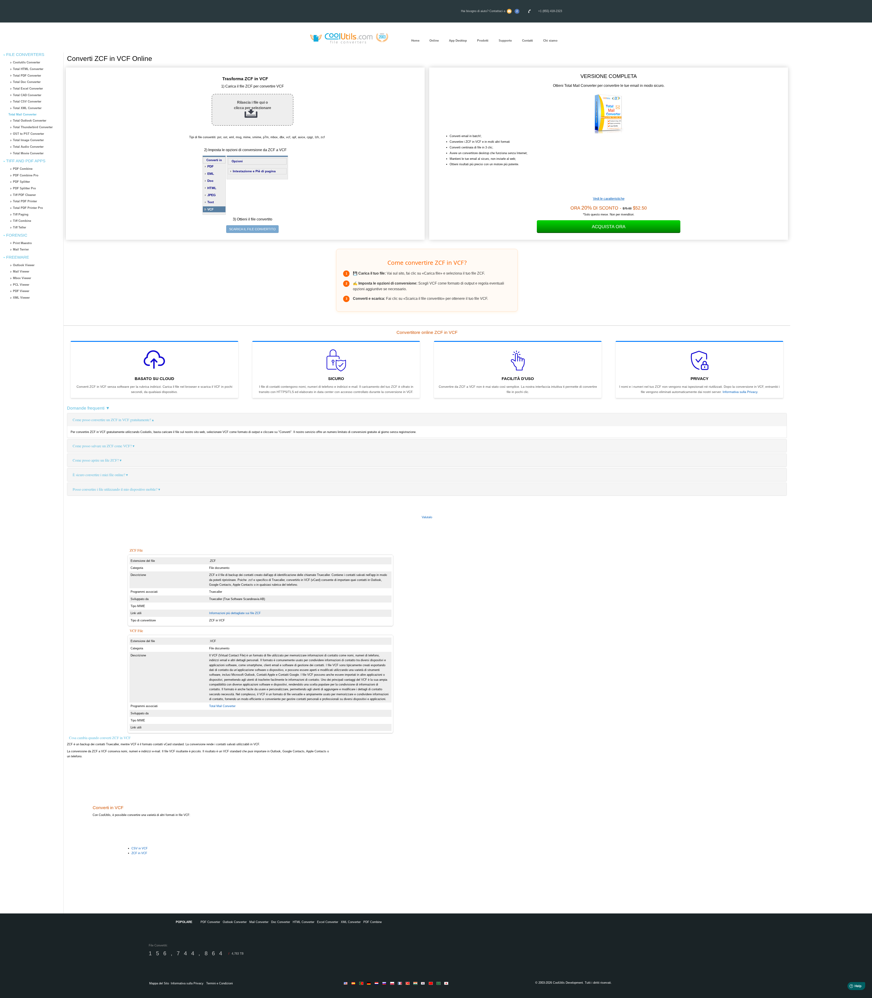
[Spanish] (354, 983)
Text (210, 202)
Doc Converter (280, 922)
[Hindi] (416, 983)
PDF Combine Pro (25, 175)
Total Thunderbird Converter (33, 127)
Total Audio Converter (28, 146)
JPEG (211, 195)
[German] (370, 983)
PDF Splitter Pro (24, 188)
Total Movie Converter (28, 153)
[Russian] (385, 983)
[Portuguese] (362, 983)
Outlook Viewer (24, 265)
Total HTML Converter (28, 69)
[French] (401, 983)
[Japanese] (447, 983)
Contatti (527, 40)
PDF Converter (210, 922)
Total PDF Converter (27, 75)
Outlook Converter (235, 922)
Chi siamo (550, 40)
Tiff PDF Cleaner (24, 195)
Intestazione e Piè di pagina (254, 171)
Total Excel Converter (28, 88)
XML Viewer (21, 297)
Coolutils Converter (26, 62)
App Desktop (458, 40)
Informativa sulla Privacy (740, 392)
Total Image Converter (28, 140)
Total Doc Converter (27, 82)
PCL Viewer (21, 284)
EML (210, 173)
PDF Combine (22, 168)
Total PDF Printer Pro (28, 208)
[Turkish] (408, 983)
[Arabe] (439, 983)
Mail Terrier (21, 249)
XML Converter (351, 922)
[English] (346, 983)
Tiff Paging (20, 214)
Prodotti (482, 40)
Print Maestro (22, 243)
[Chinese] (431, 983)
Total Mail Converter (22, 114)
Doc (210, 181)
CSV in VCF (139, 848)
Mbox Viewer (22, 278)
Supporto (505, 40)
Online (434, 40)
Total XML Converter (27, 108)
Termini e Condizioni (219, 983)
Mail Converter (258, 922)
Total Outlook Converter (29, 120)
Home (415, 40)
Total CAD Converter (27, 95)
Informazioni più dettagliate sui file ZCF (235, 613)
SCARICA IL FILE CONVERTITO (252, 229)
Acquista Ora (608, 226)
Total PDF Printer (25, 201)
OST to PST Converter (28, 133)
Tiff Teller (19, 227)
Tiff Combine (22, 221)
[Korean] (424, 983)
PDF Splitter (21, 181)
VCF (210, 209)
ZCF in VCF (139, 853)
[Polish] (393, 983)
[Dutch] (377, 983)
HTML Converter (303, 922)
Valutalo (427, 517)
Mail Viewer (21, 271)
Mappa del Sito (159, 983)
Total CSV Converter (27, 101)
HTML (211, 188)
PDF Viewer (21, 291)
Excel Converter (327, 922)
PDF (210, 166)
